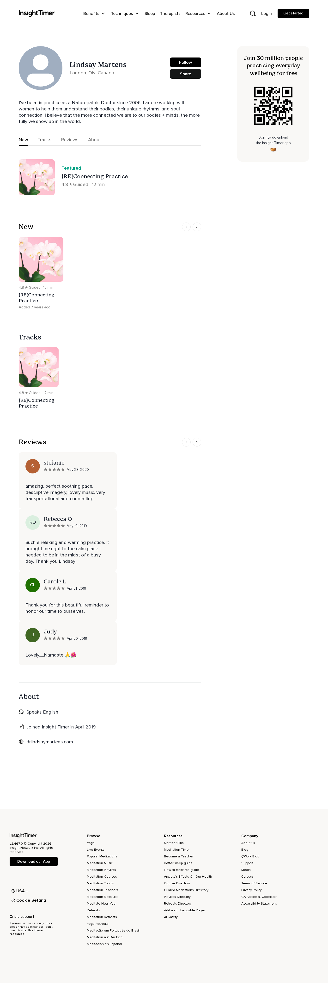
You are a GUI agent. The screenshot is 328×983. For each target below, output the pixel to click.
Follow (185, 62)
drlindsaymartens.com (49, 742)
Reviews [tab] (70, 140)
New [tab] (23, 140)
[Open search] (253, 13)
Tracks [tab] (44, 140)
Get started (293, 13)
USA (20, 891)
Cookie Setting (31, 900)
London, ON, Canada (92, 73)
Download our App (33, 861)
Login (266, 13)
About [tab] (94, 140)
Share (185, 74)
